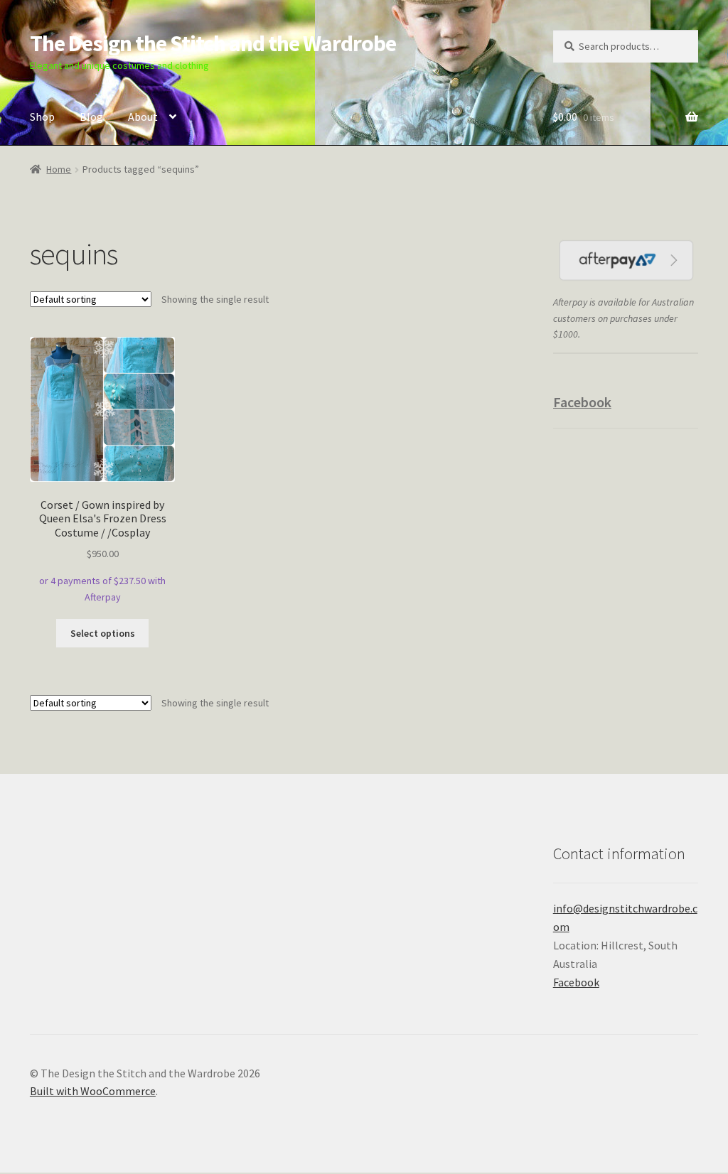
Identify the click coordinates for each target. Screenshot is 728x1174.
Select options (102, 633)
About (143, 116)
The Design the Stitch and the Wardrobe (213, 43)
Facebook (582, 402)
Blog (91, 116)
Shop (42, 116)
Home (58, 169)
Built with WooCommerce (93, 1091)
